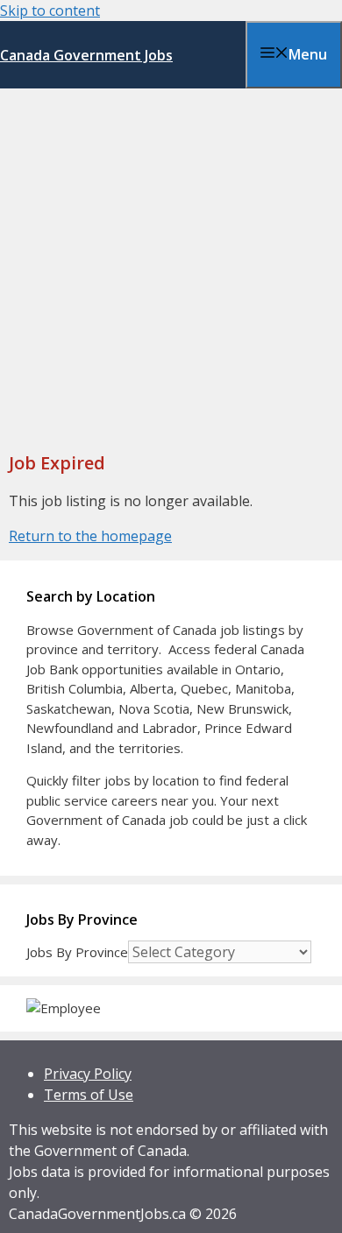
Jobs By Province (77, 952)
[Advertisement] (171, 268)
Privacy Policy (88, 1073)
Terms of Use (88, 1094)
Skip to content (50, 10)
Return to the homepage (90, 536)
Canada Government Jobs (86, 55)
